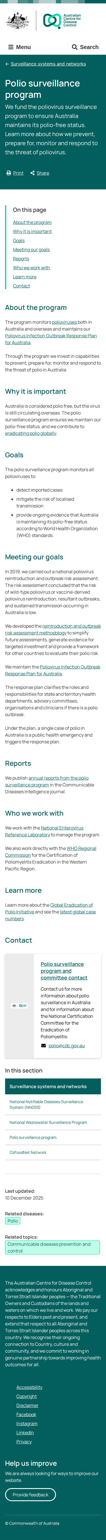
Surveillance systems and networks (48, 64)
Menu (22, 47)
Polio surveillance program (33, 1137)
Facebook (26, 1414)
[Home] (45, 21)
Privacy (24, 1442)
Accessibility (29, 1387)
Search (89, 47)
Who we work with (31, 268)
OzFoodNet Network (28, 1152)
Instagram (27, 1423)
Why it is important (32, 231)
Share (43, 173)
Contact (21, 286)
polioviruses (65, 322)
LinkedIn (25, 1432)
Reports (21, 258)
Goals (19, 240)
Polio (13, 1221)
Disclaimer (27, 1405)
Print (18, 173)
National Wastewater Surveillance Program (48, 1122)
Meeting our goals (31, 249)
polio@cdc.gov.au (67, 1045)
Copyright (26, 1396)
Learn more (24, 277)
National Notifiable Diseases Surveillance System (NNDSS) (46, 1104)
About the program (32, 222)
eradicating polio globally (30, 433)
